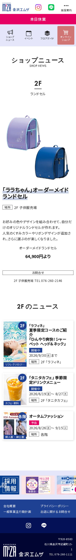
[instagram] (38, 6)
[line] (51, 6)
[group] (38, 485)
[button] (5, 485)
